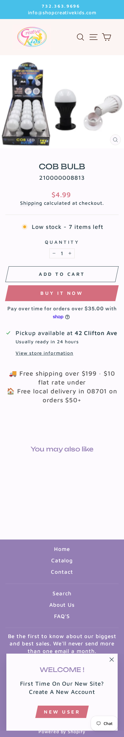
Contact (62, 572)
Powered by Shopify (62, 731)
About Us (62, 605)
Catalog (62, 560)
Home (62, 549)
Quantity (62, 242)
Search (62, 593)
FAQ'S (62, 616)
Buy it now (61, 293)
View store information (44, 353)
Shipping (31, 203)
